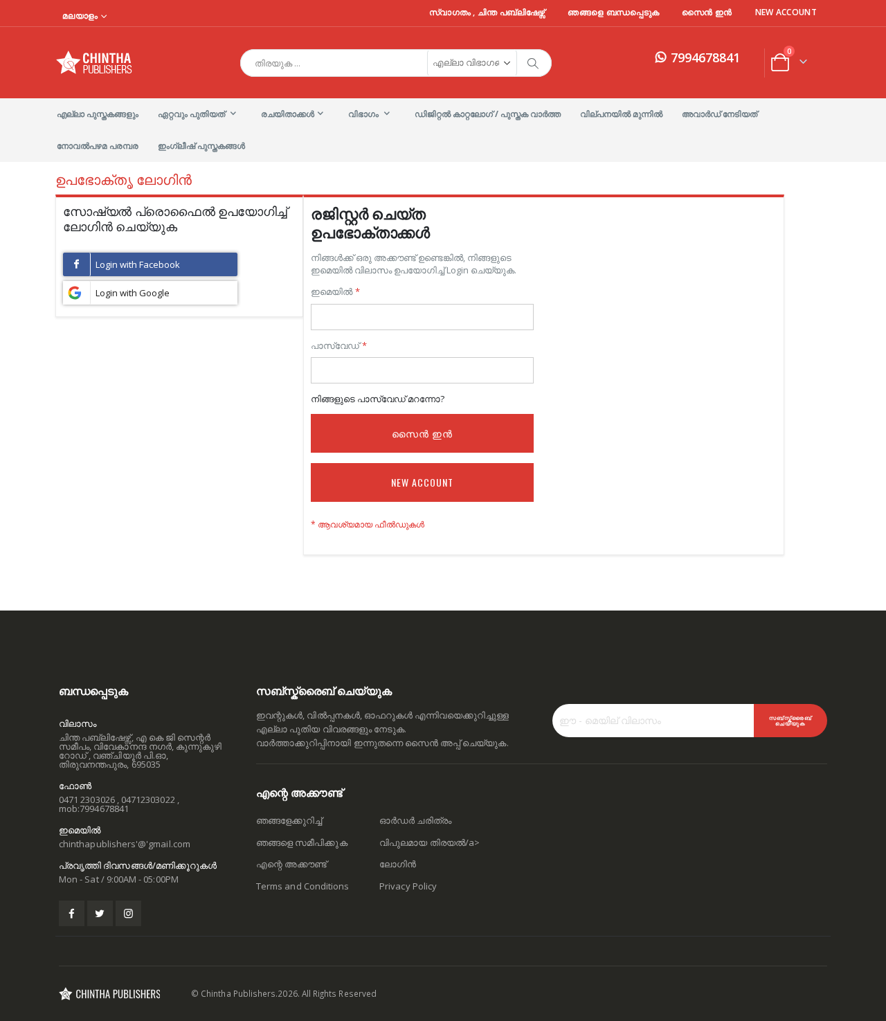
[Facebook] (71, 913)
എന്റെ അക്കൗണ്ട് (291, 864)
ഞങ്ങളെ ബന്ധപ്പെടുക (613, 12)
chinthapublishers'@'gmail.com (124, 844)
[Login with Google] (150, 293)
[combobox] (396, 63)
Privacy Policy (408, 886)
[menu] (443, 130)
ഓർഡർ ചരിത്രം (415, 820)
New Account (786, 12)
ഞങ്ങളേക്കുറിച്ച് (289, 820)
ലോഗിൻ (397, 864)
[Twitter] (100, 913)
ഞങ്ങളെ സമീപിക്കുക (301, 842)
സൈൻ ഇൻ (707, 12)
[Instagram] (128, 913)
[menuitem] (97, 114)
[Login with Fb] (150, 264)
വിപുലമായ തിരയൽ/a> (429, 842)
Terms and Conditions (302, 886)
